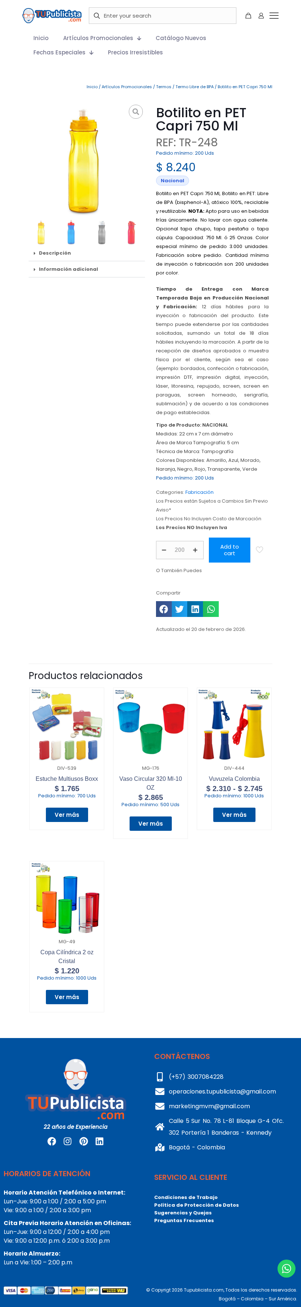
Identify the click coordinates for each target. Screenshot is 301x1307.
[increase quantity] (195, 550)
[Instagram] (68, 1141)
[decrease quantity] (164, 550)
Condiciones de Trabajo (186, 1197)
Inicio (92, 87)
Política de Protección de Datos (196, 1205)
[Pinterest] (84, 1141)
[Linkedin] (99, 1141)
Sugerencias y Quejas (183, 1212)
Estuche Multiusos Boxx (67, 779)
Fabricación (199, 492)
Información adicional (68, 269)
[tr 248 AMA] (87, 161)
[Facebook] (52, 1141)
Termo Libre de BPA (194, 87)
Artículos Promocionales (127, 87)
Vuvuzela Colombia (234, 779)
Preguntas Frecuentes (184, 1220)
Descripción (55, 252)
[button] (87, 253)
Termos (163, 87)
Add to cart (229, 550)
